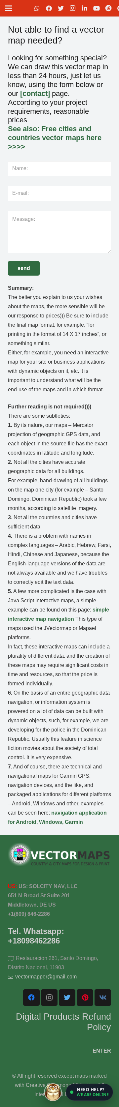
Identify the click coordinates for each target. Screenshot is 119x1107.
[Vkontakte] (103, 997)
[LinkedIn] (85, 8)
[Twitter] (61, 8)
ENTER (102, 1051)
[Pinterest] (85, 997)
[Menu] (8, 8)
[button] (89, 1092)
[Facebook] (49, 8)
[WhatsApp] (37, 8)
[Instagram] (73, 8)
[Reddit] (108, 8)
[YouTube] (96, 8)
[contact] (35, 93)
